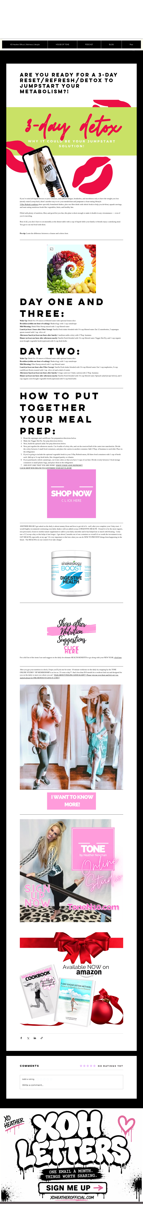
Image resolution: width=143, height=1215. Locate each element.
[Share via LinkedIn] (35, 1038)
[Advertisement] (71, 19)
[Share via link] (41, 1038)
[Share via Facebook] (21, 1038)
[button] (133, 50)
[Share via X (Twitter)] (28, 1038)
